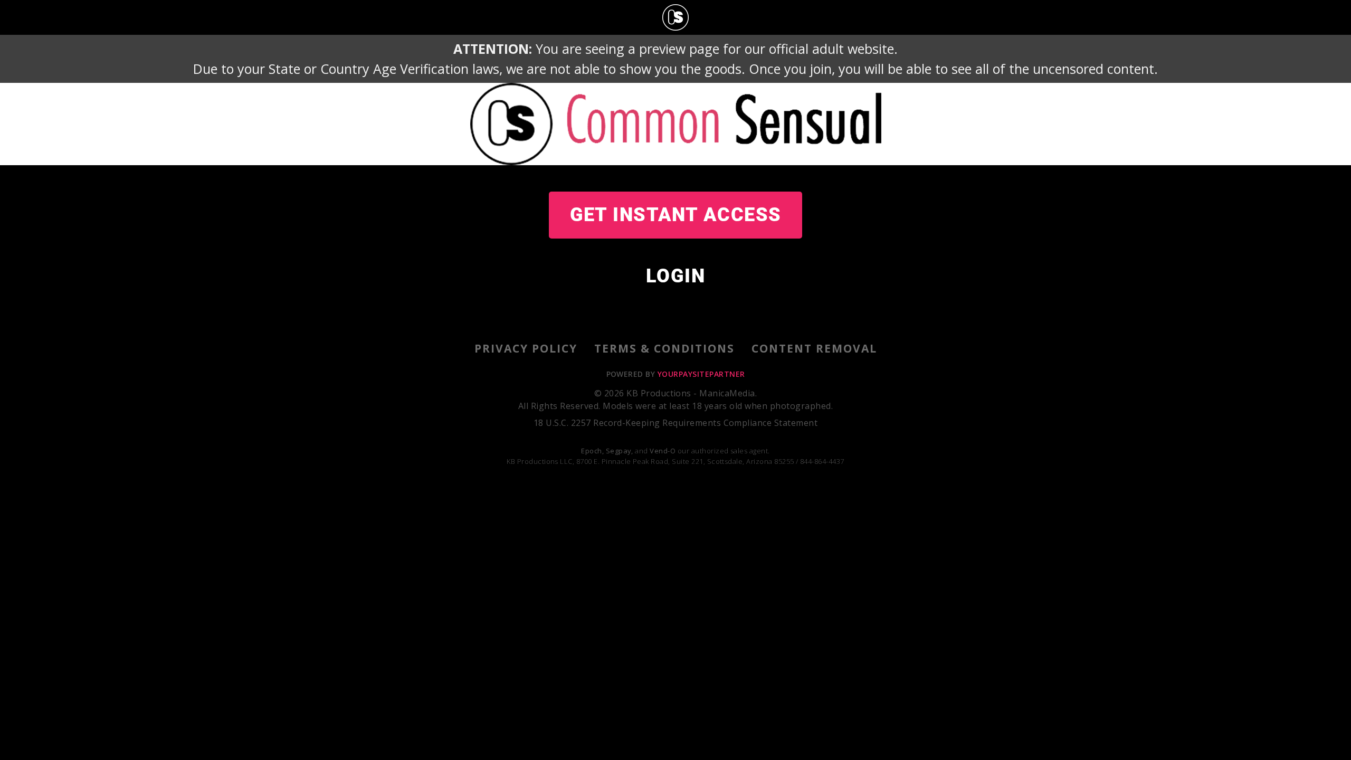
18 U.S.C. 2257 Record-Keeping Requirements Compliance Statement (675, 423)
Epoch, (592, 450)
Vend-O (663, 450)
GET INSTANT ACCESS (676, 215)
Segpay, (619, 450)
